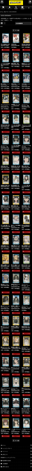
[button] (1, 1)
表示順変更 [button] (20, 23)
